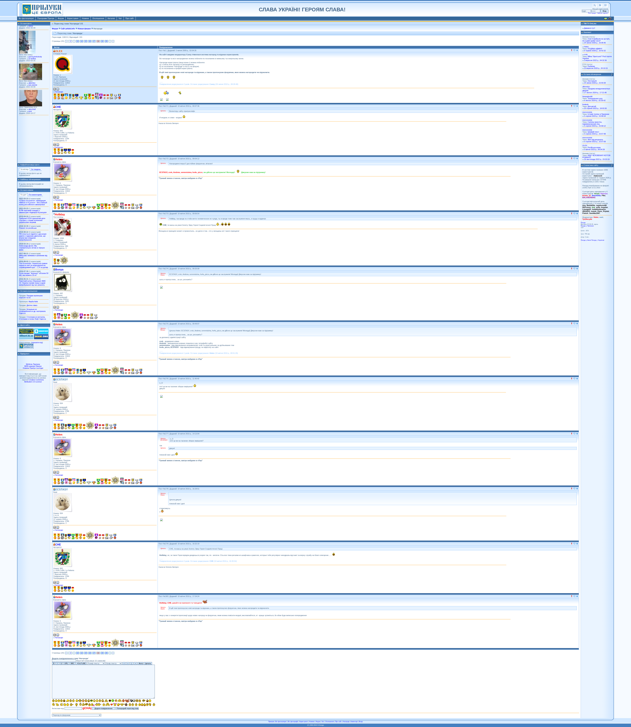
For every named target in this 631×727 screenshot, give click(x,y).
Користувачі (72, 18)
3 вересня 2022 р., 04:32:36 (595, 60)
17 (94, 41)
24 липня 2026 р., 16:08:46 (595, 43)
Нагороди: (59, 92)
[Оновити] (611, 74)
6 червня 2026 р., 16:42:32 (595, 51)
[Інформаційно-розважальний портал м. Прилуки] (26, 348)
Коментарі (354, 721)
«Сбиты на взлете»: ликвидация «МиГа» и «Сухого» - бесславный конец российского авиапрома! (33, 203)
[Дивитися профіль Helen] (62, 172)
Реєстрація (592, 13)
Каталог (111, 18)
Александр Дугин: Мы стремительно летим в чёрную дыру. (32, 248)
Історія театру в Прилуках (598, 114)
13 (77, 41)
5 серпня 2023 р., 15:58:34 (595, 116)
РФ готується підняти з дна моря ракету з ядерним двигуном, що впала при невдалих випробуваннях (32, 237)
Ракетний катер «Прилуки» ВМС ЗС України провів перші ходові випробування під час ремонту (32, 283)
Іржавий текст (593, 132)
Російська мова (594, 147)
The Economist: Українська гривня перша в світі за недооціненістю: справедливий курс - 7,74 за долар (33, 265)
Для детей (592, 106)
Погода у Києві (586, 240)
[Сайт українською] (605, 19)
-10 (70, 41)
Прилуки (271, 721)
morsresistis (587, 112)
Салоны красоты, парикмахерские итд (592, 123)
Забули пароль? (602, 13)
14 (81, 41)
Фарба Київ (33, 302)
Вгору (361, 721)
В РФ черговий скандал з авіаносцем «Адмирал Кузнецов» (33, 211)
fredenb (585, 104)
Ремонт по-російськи (27, 228)
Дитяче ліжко (32, 305)
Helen (586, 47)
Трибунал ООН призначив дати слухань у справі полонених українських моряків (32, 220)
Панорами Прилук (45, 18)
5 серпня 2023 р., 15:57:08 (595, 142)
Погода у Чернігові (597, 240)
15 (86, 41)
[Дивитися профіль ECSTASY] (62, 392)
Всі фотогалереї (26, 18)
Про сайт (129, 18)
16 (90, 41)
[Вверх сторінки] (577, 50)
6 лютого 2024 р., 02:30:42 (595, 100)
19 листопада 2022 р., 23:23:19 (596, 159)
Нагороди (346, 721)
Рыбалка (591, 66)
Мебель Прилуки (33, 364)
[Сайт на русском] (609, 19)
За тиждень (36, 169)
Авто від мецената (595, 140)
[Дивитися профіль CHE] (62, 120)
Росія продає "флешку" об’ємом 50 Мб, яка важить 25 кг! (33, 274)
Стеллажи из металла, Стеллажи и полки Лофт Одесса (32, 318)
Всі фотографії (293, 721)
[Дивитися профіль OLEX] (62, 64)
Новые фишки (84, 29)
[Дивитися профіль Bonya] (62, 282)
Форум (61, 18)
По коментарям (35, 195)
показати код (37, 342)
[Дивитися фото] (30, 163)
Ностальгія (592, 81)
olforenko (586, 87)
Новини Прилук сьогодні (33, 368)
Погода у (587, 226)
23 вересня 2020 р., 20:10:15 (596, 68)
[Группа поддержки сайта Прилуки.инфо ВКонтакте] (41, 333)
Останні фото (26, 23)
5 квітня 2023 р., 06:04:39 (594, 149)
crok (586, 54)
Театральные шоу (595, 98)
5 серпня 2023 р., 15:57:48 (595, 134)
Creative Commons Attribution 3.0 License (34, 381)
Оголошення (98, 18)
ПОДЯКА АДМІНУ (595, 49)
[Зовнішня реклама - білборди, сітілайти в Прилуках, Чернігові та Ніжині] (26, 338)
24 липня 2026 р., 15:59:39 (595, 83)
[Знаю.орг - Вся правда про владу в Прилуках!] (41, 338)
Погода (583, 222)
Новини (85, 18)
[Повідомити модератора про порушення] (572, 50)
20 (106, 41)
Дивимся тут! (589, 28)
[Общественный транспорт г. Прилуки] (26, 333)
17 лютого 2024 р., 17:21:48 (595, 93)
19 (102, 41)
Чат (120, 18)
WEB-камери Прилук (33, 366)
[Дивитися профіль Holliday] (62, 227)
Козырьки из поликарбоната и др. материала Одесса (32, 311)
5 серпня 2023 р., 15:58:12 (595, 126)
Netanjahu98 (587, 96)
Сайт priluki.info (68, 29)
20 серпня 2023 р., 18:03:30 (595, 108)
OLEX (584, 145)
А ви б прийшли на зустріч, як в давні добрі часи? (596, 40)
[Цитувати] (574, 50)
